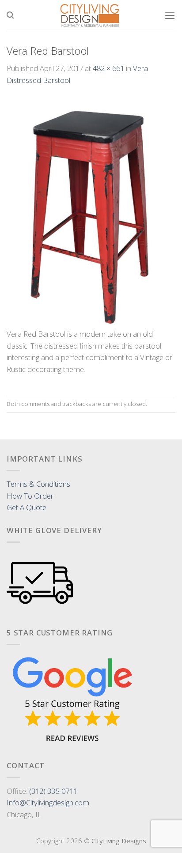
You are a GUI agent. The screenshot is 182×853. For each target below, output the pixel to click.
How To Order (30, 496)
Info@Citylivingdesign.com (48, 802)
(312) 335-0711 (53, 791)
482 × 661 (108, 68)
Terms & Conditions (38, 484)
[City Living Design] (90, 15)
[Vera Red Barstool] (91, 212)
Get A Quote (26, 507)
